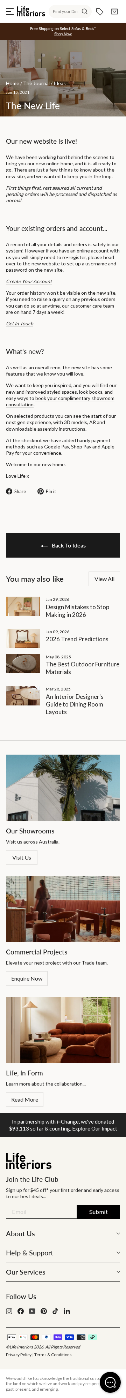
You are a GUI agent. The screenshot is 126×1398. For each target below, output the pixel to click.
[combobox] (70, 11)
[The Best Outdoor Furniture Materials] (23, 663)
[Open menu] (10, 11)
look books (91, 392)
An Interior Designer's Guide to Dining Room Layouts (75, 704)
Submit (98, 1211)
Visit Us (21, 857)
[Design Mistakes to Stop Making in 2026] (23, 606)
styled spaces (62, 392)
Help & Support (29, 1252)
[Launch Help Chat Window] (110, 1382)
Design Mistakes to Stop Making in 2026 (77, 610)
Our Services (26, 1272)
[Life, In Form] (63, 1030)
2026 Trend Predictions (77, 639)
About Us (20, 1233)
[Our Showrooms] (63, 788)
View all (104, 578)
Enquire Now (26, 978)
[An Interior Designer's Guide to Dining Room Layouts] (23, 695)
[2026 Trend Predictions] (23, 638)
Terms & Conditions (53, 1354)
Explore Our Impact (94, 1128)
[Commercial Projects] (63, 909)
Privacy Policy (18, 1354)
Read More (24, 1099)
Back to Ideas (68, 545)
